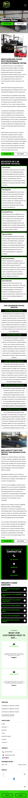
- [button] (3, 776)
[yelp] (6, 758)
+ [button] (3, 774)
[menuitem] (14, 705)
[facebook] (3, 758)
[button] (25, 5)
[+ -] (14, 780)
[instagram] (4, 758)
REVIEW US (14, 567)
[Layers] (25, 774)
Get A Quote (14, 575)
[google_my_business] (8, 758)
